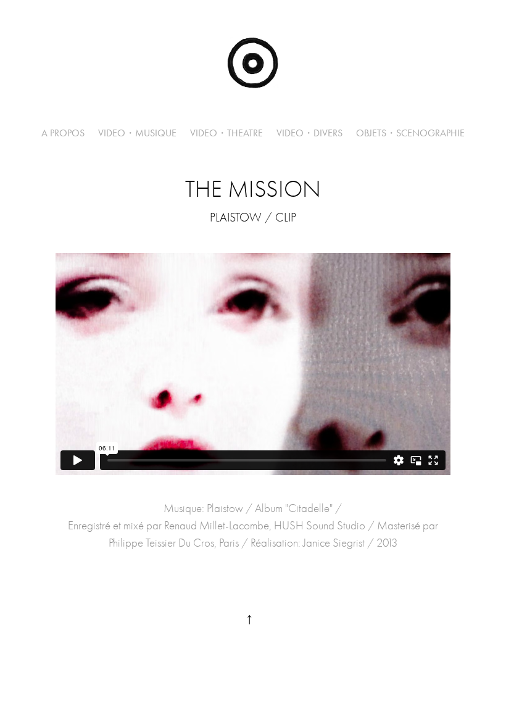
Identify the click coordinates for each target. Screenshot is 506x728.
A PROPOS (63, 133)
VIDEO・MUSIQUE (137, 133)
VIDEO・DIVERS (309, 133)
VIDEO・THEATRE (226, 133)
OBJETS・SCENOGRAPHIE (410, 133)
